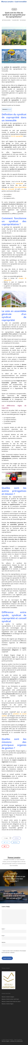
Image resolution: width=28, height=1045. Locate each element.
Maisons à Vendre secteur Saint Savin (10, 999)
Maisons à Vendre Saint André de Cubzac (11, 1001)
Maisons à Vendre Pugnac (7, 1003)
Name (3, 929)
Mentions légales (5, 1041)
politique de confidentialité (16, 1041)
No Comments (23, 20)
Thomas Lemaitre (7, 20)
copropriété (19, 183)
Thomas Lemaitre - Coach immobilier (14, 1)
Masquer (9, 109)
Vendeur (14, 9)
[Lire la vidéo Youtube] (14, 479)
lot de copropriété (17, 136)
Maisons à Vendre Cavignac (8, 996)
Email (3, 935)
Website (3, 942)
